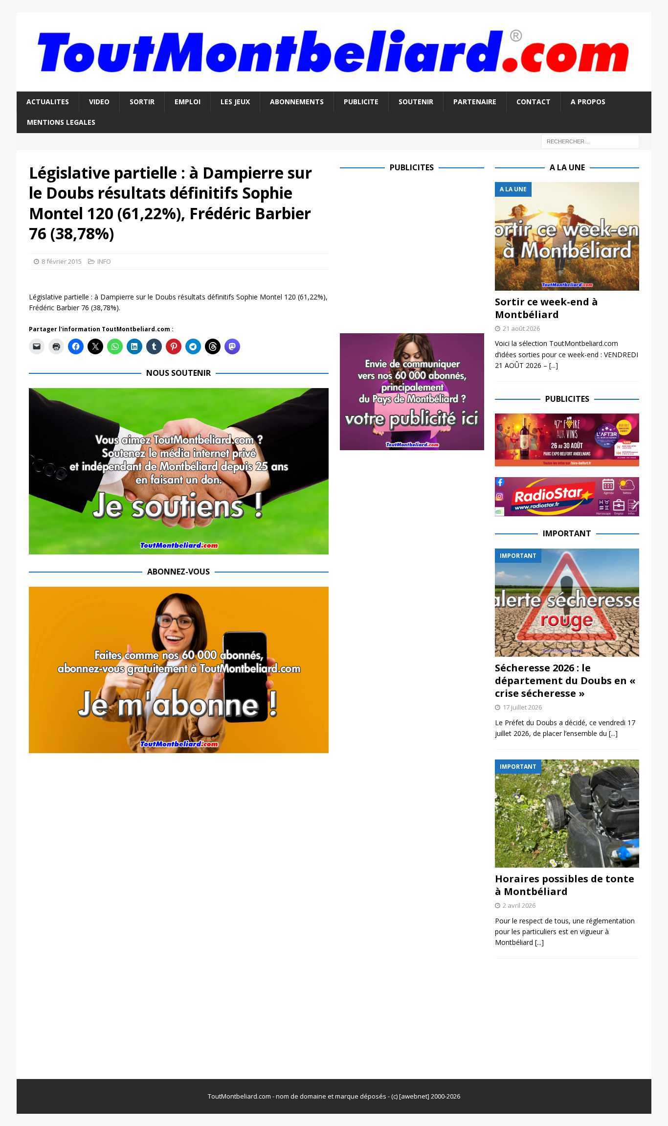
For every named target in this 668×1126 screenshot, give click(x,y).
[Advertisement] (422, 250)
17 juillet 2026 (522, 707)
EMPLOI (187, 101)
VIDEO (99, 101)
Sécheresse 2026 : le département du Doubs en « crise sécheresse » (565, 680)
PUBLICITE (361, 101)
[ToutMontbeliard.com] (334, 85)
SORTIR (142, 101)
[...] (553, 365)
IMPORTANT (567, 533)
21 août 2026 (521, 328)
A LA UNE (567, 167)
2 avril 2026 (519, 905)
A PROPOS (588, 101)
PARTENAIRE (474, 101)
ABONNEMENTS (297, 101)
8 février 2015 (62, 261)
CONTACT (533, 101)
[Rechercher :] (590, 140)
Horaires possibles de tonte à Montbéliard (564, 885)
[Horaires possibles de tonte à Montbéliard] (567, 813)
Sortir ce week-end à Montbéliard (546, 308)
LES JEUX (235, 101)
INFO (104, 261)
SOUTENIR (416, 101)
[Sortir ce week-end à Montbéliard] (567, 236)
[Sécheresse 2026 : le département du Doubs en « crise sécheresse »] (567, 603)
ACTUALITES (47, 101)
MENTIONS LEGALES (61, 122)
